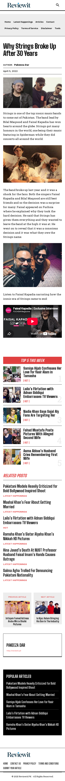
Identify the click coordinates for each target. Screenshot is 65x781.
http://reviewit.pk (13, 651)
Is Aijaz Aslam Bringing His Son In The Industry (47, 620)
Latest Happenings (15, 496)
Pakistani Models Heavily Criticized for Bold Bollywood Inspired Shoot (30, 488)
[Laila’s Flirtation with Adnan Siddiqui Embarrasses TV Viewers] (12, 395)
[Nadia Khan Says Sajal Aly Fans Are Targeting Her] (12, 415)
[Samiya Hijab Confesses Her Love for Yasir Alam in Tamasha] (12, 374)
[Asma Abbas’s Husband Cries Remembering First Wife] (12, 457)
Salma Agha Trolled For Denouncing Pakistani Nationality (28, 572)
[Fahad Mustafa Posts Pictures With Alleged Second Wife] (12, 436)
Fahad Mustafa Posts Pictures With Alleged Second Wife (38, 434)
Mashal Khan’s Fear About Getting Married (27, 504)
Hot (26, 380)
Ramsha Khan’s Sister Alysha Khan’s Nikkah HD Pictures (28, 536)
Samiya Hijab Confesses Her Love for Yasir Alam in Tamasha (42, 372)
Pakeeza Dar (21, 64)
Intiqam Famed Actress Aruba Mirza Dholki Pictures (17, 621)
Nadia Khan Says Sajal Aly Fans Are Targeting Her (41, 413)
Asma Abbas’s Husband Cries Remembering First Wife (40, 455)
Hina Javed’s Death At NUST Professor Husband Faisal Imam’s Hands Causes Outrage (30, 554)
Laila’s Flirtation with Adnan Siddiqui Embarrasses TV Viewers (40, 393)
